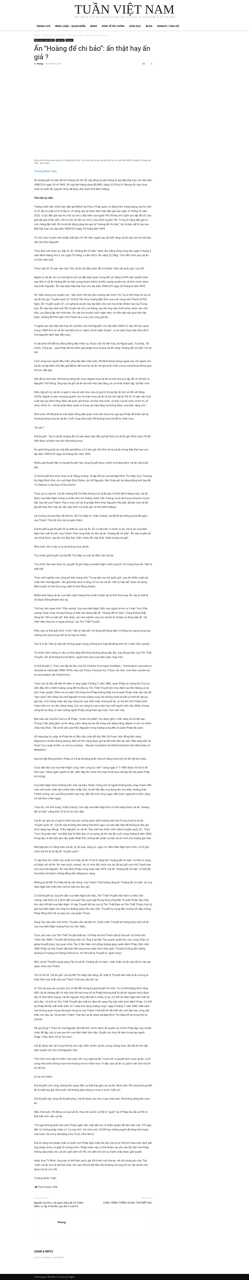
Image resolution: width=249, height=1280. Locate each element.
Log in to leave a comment (48, 1257)
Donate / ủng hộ (168, 26)
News (93, 26)
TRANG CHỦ (43, 26)
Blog (149, 26)
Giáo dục (135, 26)
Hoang (40, 63)
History (69, 40)
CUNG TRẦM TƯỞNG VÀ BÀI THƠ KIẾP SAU (127, 1202)
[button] (211, 26)
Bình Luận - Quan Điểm (54, 35)
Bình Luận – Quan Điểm (70, 26)
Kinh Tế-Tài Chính (113, 26)
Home (37, 35)
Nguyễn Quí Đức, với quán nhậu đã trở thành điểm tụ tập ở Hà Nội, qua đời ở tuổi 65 (59, 1204)
